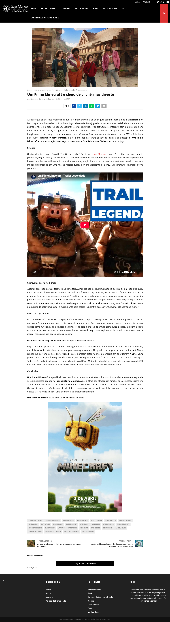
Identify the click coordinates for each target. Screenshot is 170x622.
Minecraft (84, 528)
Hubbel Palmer (71, 524)
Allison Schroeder (53, 520)
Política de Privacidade (56, 601)
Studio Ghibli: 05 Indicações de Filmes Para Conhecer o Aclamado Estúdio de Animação (112, 545)
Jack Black (84, 524)
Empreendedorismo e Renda (45, 18)
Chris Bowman (96, 520)
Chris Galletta (110, 520)
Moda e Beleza (110, 8)
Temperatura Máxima (53, 532)
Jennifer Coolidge (35, 528)
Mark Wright (50, 528)
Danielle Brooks (125, 520)
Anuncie (146, 2)
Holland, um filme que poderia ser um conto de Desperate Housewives (59, 545)
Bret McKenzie (82, 520)
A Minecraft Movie (35, 520)
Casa (95, 8)
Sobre (138, 2)
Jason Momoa (98, 154)
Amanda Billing (68, 520)
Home (33, 8)
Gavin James (45, 524)
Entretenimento (49, 8)
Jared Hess (96, 524)
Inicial (48, 590)
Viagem (66, 8)
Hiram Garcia (58, 524)
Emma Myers (33, 524)
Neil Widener (107, 528)
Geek (124, 8)
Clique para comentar (85, 564)
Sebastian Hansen (35, 532)
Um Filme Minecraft (71, 532)
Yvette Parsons (88, 532)
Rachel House (121, 528)
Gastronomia (81, 8)
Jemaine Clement (123, 524)
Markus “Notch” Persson (67, 528)
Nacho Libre (95, 528)
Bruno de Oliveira (38, 99)
